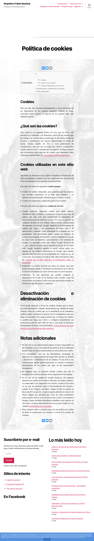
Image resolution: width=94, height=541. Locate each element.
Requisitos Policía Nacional (17, 4)
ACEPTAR (47, 539)
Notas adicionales (43, 91)
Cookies (43, 80)
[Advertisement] (47, 24)
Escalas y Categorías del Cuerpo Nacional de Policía (71, 512)
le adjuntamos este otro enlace (40, 406)
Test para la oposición (14, 489)
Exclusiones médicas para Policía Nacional (67, 518)
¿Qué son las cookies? (48, 83)
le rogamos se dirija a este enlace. (57, 155)
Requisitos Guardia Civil (15, 484)
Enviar (9, 460)
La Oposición (62, 4)
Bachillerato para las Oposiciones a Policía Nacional (71, 471)
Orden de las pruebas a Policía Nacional (66, 456)
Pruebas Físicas (67, 6)
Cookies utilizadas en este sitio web (52, 86)
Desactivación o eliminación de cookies (50, 89)
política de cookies (38, 535)
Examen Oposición (13, 480)
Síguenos (77, 6)
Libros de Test (75, 4)
